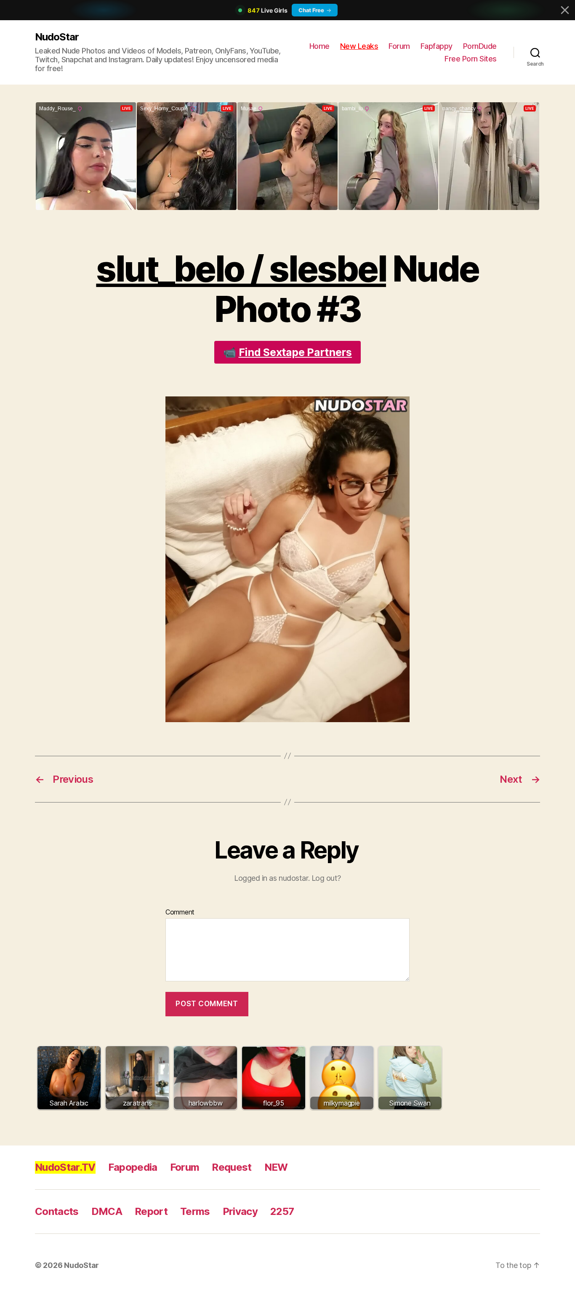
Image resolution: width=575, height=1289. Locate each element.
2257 (282, 1211)
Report (151, 1211)
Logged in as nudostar (271, 878)
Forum (399, 46)
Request (231, 1167)
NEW (276, 1167)
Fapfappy (437, 46)
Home (319, 46)
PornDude (480, 46)
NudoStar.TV (65, 1167)
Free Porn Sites (471, 58)
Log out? (326, 878)
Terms (195, 1211)
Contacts (57, 1211)
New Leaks (359, 46)
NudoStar (57, 37)
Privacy (240, 1211)
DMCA (106, 1211)
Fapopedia (132, 1167)
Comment (179, 912)
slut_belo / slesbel (241, 268)
